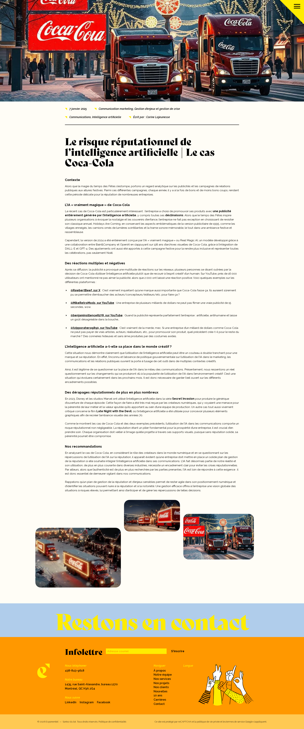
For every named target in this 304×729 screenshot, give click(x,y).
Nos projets (161, 683)
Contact (159, 704)
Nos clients (161, 687)
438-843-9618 (74, 670)
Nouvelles (160, 691)
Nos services (162, 679)
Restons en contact (152, 620)
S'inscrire (177, 651)
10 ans (158, 695)
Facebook (103, 702)
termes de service (235, 721)
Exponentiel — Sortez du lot (61, 721)
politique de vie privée (208, 721)
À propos (160, 670)
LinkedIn (70, 702)
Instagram (87, 702)
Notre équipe (163, 674)
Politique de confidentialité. (113, 721)
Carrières (160, 699)
